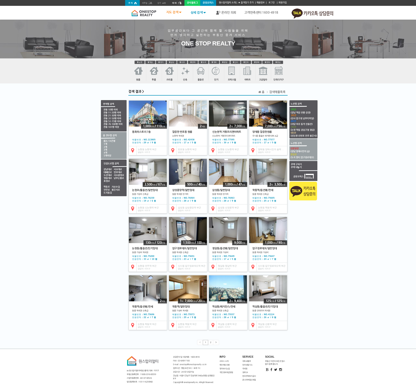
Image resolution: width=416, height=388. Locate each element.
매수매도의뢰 (225, 365)
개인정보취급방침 (226, 372)
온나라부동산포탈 (249, 380)
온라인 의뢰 (228, 12)
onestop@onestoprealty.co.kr (193, 364)
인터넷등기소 (247, 365)
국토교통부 (246, 361)
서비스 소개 (224, 361)
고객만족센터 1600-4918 (261, 12)
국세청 (244, 369)
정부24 (245, 372)
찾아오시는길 (225, 369)
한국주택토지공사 (249, 376)
